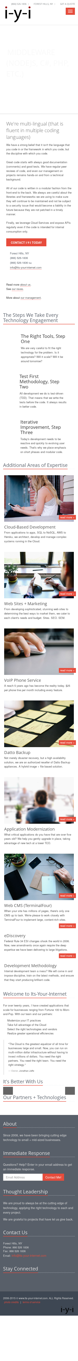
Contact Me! (53, 1177)
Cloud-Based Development (30, 527)
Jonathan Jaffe (26, 1070)
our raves (17, 289)
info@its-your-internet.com (26, 267)
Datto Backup (17, 752)
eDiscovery (14, 935)
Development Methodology (30, 965)
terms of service (31, 1302)
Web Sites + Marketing (25, 603)
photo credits (11, 1302)
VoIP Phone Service (22, 680)
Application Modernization (29, 829)
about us (25, 284)
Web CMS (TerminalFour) (28, 905)
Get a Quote (67, 3)
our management (31, 298)
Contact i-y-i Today (26, 242)
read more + (67, 517)
